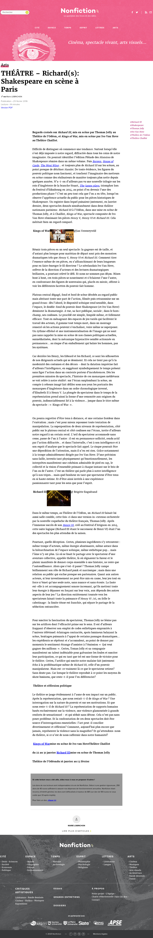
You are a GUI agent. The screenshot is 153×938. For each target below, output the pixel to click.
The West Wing (50, 165)
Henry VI (68, 525)
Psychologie (84, 864)
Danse (132, 879)
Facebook (70, 934)
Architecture (135, 873)
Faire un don (121, 897)
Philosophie (84, 861)
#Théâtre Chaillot (138, 138)
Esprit (83, 28)
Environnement (35, 870)
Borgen (97, 161)
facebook (132, 12)
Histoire (57, 861)
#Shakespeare (136, 125)
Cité (37, 28)
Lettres (99, 28)
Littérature (109, 861)
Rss (146, 12)
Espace (52, 28)
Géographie (33, 864)
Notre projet (98, 893)
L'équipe (110, 893)
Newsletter (150, 12)
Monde (30, 861)
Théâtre (133, 867)
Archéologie (59, 864)
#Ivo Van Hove (137, 132)
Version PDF (7, 107)
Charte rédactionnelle (103, 896)
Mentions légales (100, 934)
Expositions (21, 904)
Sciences (13, 861)
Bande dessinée (137, 876)
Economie (7, 867)
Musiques (134, 864)
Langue (107, 864)
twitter (137, 12)
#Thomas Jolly (137, 128)
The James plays (89, 185)
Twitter (75, 934)
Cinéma (133, 861)
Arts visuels (135, 870)
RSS (79, 934)
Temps (67, 28)
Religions (83, 867)
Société (5, 864)
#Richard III (136, 122)
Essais (58, 888)
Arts (115, 28)
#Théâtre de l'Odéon (140, 135)
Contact (96, 900)
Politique (6, 870)
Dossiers (60, 905)
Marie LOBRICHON (14, 97)
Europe (30, 867)
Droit (4, 861)
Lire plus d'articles (75, 831)
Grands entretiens (67, 897)
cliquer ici (52, 800)
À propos (98, 888)
